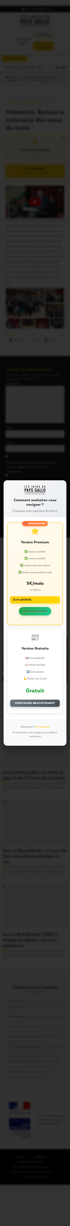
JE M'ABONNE (22, 599)
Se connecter (43, 727)
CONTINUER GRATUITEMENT (35, 703)
